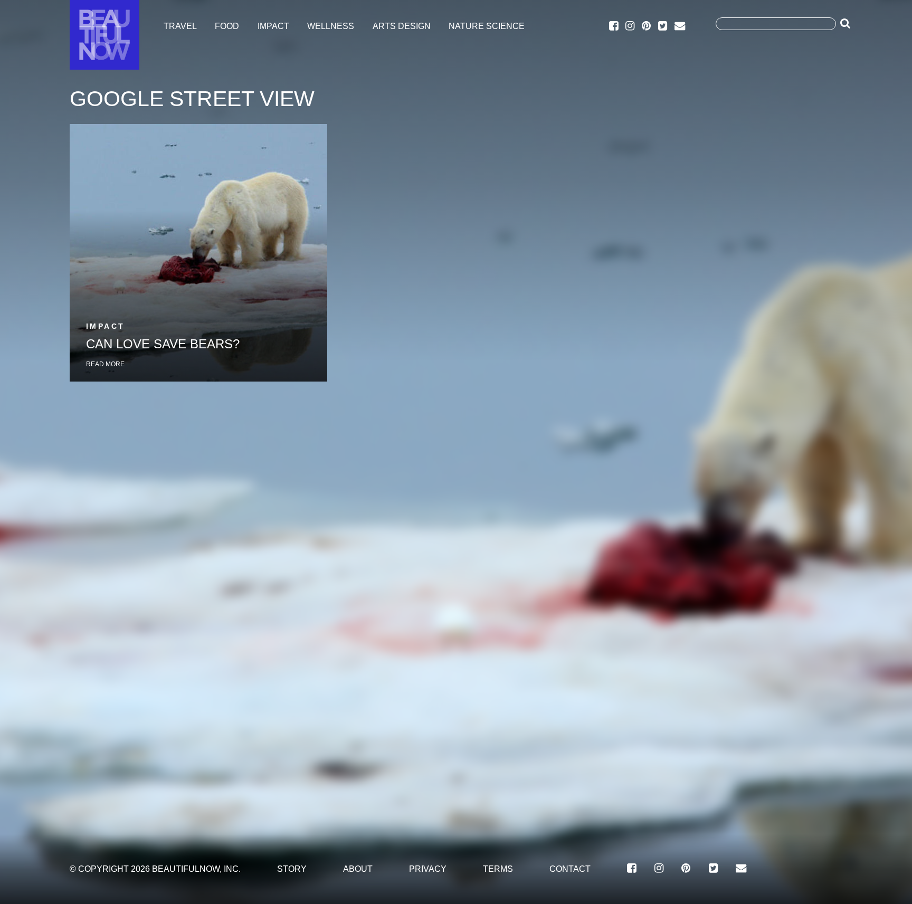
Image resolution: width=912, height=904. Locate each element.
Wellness (330, 26)
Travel (180, 26)
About (358, 868)
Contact (570, 868)
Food (227, 26)
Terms (498, 868)
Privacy (427, 868)
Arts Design (402, 26)
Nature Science (487, 26)
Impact (273, 26)
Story (292, 868)
